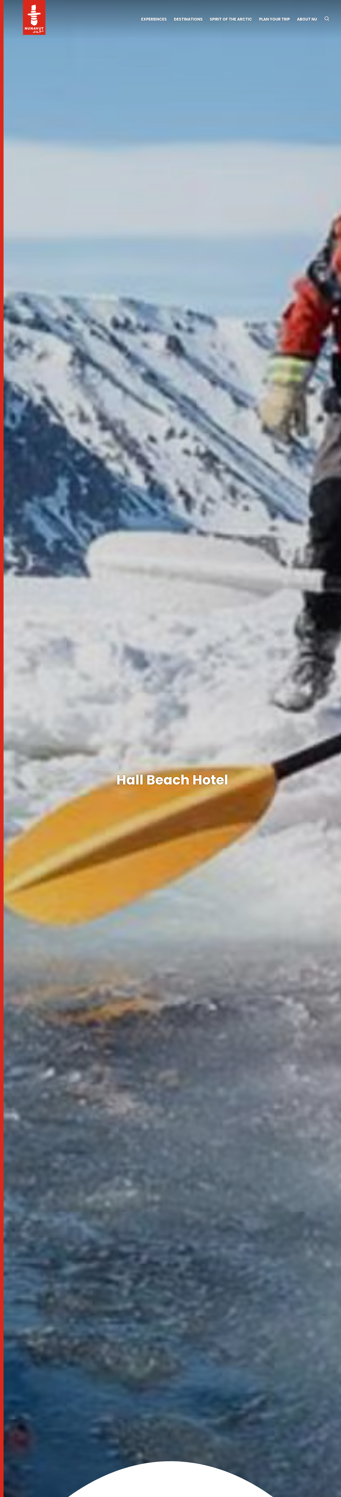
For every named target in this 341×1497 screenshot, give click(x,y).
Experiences (154, 19)
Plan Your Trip (274, 19)
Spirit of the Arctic (231, 19)
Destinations (188, 19)
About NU (307, 19)
